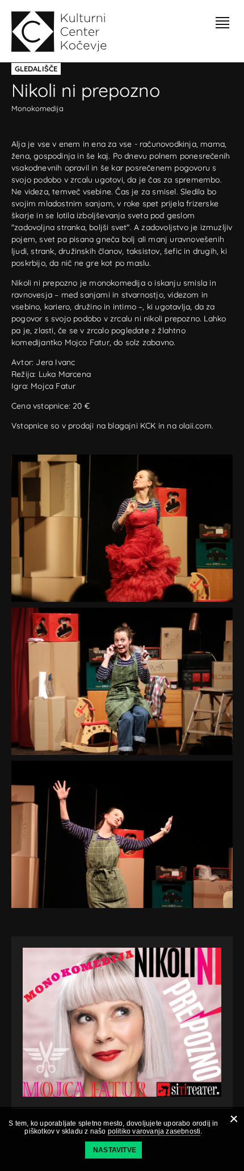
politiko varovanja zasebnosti (154, 1131)
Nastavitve (114, 1150)
